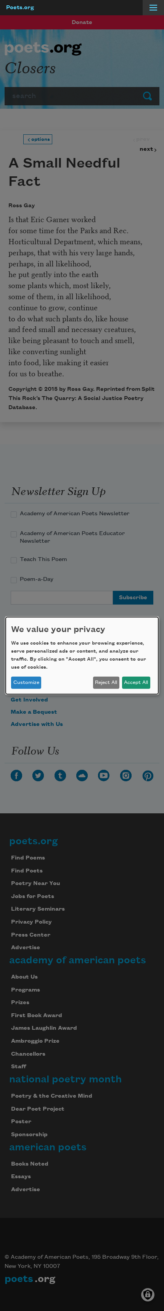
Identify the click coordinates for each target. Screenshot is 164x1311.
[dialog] (82, 655)
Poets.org (20, 8)
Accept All (136, 682)
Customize (26, 682)
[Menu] (153, 7)
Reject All (106, 682)
